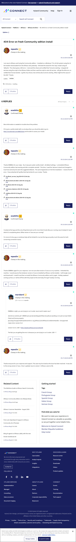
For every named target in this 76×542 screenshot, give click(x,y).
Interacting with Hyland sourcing (52, 523)
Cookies (13, 520)
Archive (12, 78)
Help (52, 11)
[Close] (73, 531)
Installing (15, 84)
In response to (22, 300)
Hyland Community (40, 11)
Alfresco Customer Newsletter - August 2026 (16, 409)
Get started (32, 3)
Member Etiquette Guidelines (52, 429)
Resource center (58, 456)
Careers (34, 486)
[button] (6, 91)
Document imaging (9, 501)
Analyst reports (36, 460)
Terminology (57, 460)
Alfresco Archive (33, 28)
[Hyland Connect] (15, 11)
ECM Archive (8, 84)
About (34, 489)
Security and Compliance (35, 520)
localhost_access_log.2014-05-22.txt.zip (18, 176)
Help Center (46, 432)
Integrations (35, 467)
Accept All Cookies (44, 539)
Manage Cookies (30, 539)
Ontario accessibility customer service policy (27, 523)
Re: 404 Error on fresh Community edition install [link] (54, 28)
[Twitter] (11, 477)
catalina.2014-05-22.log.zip (14, 193)
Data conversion (9, 497)
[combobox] (31, 19)
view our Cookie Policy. (48, 535)
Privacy (7, 520)
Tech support (57, 497)
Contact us (8, 467)
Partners (34, 493)
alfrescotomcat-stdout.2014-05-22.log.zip (18, 198)
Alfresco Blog (8, 392)
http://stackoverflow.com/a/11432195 (32, 328)
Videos (55, 467)
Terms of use (22, 520)
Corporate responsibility (39, 497)
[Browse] (70, 11)
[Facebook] (6, 477)
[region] (38, 535)
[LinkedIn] (22, 477)
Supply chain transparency (61, 520)
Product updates (58, 471)
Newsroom (35, 501)
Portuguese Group (48, 395)
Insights (34, 463)
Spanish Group (47, 398)
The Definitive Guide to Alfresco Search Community (19, 388)
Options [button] (5, 32)
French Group (47, 392)
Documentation (58, 493)
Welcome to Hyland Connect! (52, 426)
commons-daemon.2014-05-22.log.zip (17, 189)
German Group (47, 404)
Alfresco (23, 28)
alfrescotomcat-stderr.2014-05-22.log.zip (18, 181)
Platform (16, 28)
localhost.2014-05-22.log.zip (14, 185)
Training (55, 489)
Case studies (36, 456)
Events (55, 486)
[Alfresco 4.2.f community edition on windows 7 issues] (69, 102)
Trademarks (47, 520)
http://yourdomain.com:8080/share (14, 132)
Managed (6, 489)
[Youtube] (27, 477)
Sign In (59, 10)
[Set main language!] (73, 102)
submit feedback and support (49, 3)
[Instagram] (16, 477)
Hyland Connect (6, 28)
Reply (68, 91)
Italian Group (46, 401)
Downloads (56, 463)
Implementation (9, 486)
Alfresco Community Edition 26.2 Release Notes (17, 399)
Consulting (7, 493)
